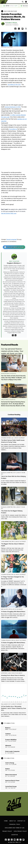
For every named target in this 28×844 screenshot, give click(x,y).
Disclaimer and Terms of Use (14, 828)
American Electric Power (12, 780)
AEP (6, 782)
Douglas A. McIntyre (12, 22)
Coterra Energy (9, 763)
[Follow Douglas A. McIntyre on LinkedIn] (15, 335)
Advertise (14, 834)
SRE (6, 770)
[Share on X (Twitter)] (19, 29)
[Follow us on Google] (26, 29)
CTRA (6, 764)
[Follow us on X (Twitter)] (9, 840)
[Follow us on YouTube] (15, 840)
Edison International (11, 774)
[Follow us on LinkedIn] (12, 840)
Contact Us (21, 821)
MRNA (6, 729)
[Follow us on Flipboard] (22, 29)
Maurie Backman (5, 373)
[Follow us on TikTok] (20, 840)
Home (6, 821)
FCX (6, 741)
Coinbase (8, 733)
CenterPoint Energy (11, 786)
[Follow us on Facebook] (6, 840)
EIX (6, 776)
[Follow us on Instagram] (17, 840)
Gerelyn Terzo (4, 399)
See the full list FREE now (8, 213)
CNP (6, 788)
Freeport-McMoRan (11, 739)
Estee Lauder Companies (12, 751)
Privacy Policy (7, 831)
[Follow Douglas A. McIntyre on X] (13, 335)
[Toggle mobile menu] (26, 2)
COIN (6, 735)
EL (5, 753)
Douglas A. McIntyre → (14, 263)
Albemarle (8, 745)
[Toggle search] (22, 1)
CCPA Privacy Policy (20, 831)
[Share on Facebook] (15, 29)
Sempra (7, 768)
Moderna (7, 728)
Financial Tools (14, 824)
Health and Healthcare (10, 11)
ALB (6, 747)
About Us (12, 821)
